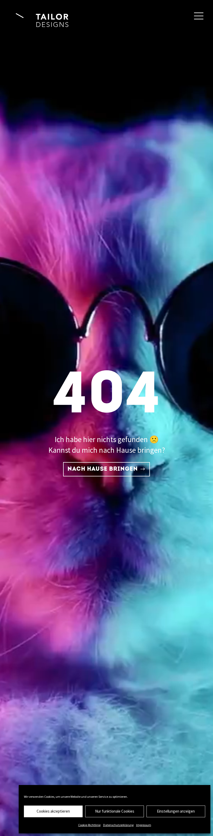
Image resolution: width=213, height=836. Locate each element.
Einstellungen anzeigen (176, 811)
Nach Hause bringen (103, 469)
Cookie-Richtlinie (89, 825)
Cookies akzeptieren (53, 811)
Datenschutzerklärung (118, 825)
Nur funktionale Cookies (114, 811)
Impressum (143, 825)
